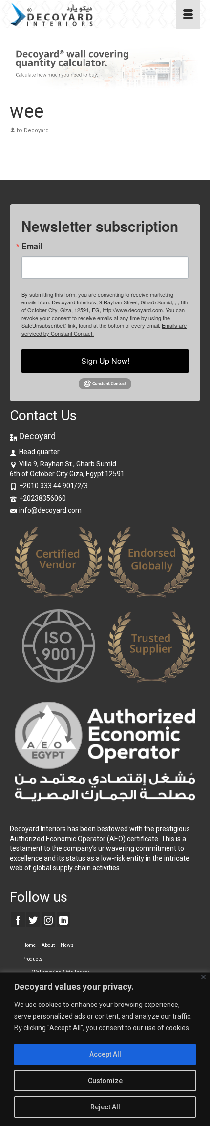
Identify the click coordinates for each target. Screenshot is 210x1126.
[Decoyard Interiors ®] (79, 14)
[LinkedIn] (63, 919)
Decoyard (36, 130)
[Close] (203, 977)
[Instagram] (48, 919)
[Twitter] (33, 919)
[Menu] (188, 14)
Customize (105, 1081)
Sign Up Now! (105, 360)
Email (31, 246)
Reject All (105, 1107)
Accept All (105, 1054)
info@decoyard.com (50, 510)
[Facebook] (18, 919)
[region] (105, 1049)
